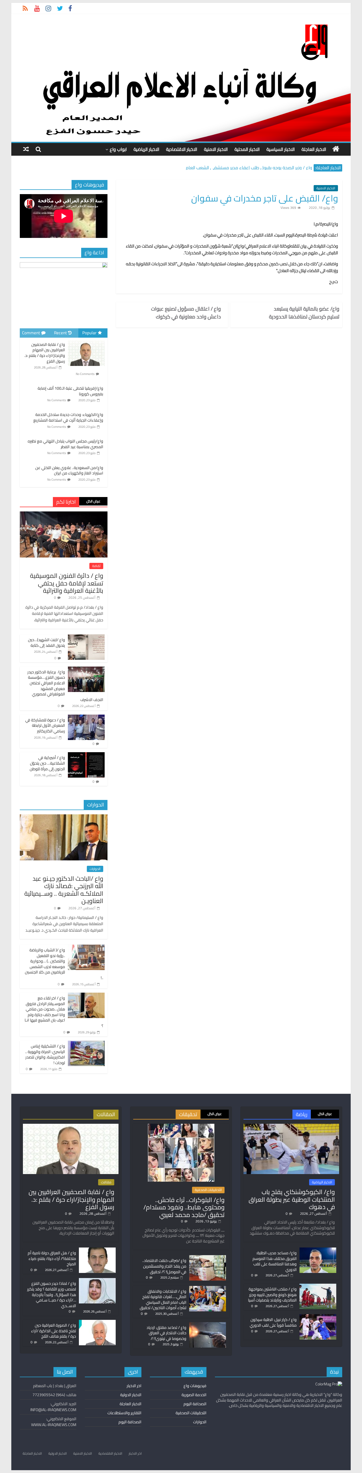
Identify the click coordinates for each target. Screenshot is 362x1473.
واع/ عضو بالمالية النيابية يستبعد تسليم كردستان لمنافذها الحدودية (304, 313)
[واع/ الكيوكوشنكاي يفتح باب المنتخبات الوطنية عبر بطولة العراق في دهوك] (291, 1126)
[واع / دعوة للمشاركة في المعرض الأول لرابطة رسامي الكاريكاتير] (86, 717)
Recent (60, 333)
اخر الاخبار (134, 1385)
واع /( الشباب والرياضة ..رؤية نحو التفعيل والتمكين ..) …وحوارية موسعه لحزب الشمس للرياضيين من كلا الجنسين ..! (64, 963)
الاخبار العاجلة (313, 149)
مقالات (106, 1182)
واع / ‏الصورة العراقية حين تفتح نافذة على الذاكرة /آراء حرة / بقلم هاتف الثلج (53, 1331)
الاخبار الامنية (216, 149)
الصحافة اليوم (195, 1403)
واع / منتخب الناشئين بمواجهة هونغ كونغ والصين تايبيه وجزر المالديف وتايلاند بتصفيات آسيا (272, 1294)
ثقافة (96, 566)
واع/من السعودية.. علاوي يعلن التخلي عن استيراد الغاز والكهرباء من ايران (69, 470)
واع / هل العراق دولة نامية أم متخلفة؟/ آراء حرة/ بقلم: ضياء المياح (52, 1258)
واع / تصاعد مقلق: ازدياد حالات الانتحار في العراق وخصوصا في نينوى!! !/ (166, 1333)
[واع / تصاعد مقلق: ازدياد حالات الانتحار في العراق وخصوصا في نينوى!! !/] (207, 1324)
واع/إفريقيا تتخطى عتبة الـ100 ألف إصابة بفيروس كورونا (70, 391)
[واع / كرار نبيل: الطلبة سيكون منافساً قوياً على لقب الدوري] (317, 1316)
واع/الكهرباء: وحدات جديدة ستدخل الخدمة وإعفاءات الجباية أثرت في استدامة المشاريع (68, 417)
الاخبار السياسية (280, 149)
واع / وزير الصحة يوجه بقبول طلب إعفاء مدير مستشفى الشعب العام (249, 167)
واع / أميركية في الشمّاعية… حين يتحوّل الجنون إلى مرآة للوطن (47, 763)
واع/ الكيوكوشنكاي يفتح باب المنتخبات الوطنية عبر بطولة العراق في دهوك (292, 1199)
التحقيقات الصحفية (208, 1190)
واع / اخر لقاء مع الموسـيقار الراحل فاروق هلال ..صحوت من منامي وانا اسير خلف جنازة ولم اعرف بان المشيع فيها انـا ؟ (64, 1011)
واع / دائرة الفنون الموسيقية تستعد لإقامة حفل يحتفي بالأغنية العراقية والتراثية (66, 583)
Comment (31, 333)
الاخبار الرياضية (146, 149)
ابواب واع (118, 149)
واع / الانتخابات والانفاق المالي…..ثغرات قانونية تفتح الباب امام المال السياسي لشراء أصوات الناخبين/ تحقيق (163, 1300)
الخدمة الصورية (194, 1394)
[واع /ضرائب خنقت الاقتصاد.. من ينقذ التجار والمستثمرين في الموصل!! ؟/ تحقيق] (207, 1257)
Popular (89, 333)
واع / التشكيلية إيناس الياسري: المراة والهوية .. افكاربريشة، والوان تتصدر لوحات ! (45, 1054)
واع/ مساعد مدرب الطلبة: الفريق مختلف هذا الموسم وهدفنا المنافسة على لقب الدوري (275, 1261)
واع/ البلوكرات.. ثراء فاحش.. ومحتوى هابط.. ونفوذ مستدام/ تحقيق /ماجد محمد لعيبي (184, 1207)
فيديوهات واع (195, 1385)
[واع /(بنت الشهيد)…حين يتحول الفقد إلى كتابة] (86, 637)
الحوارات (95, 869)
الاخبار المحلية (247, 149)
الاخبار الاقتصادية (181, 149)
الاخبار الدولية (130, 1394)
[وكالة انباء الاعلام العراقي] (335, 149)
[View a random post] (26, 149)
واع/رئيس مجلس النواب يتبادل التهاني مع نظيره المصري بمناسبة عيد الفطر (65, 443)
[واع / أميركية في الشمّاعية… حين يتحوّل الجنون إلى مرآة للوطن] (86, 755)
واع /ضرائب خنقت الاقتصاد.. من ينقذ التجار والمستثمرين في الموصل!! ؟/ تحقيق (164, 1266)
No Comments (85, 374)
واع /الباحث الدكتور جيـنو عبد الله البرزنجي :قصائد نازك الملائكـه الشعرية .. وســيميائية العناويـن (63, 890)
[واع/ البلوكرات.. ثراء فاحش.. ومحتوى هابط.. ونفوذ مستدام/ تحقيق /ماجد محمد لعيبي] (181, 1126)
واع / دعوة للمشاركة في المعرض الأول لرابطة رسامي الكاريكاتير (45, 725)
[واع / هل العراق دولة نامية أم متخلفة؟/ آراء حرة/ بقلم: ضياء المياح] (97, 1250)
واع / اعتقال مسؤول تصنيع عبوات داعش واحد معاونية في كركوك (186, 313)
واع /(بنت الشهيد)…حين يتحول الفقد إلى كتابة (46, 642)
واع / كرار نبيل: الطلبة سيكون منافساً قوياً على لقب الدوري (273, 1322)
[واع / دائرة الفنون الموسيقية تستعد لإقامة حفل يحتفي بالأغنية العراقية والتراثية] (63, 514)
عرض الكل (93, 501)
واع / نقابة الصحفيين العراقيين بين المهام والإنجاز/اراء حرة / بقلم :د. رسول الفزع (44, 353)
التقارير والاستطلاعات (124, 1412)
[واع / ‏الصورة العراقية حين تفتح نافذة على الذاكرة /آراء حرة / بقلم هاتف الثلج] (97, 1322)
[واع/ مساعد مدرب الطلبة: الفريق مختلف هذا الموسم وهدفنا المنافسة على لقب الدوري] (317, 1250)
